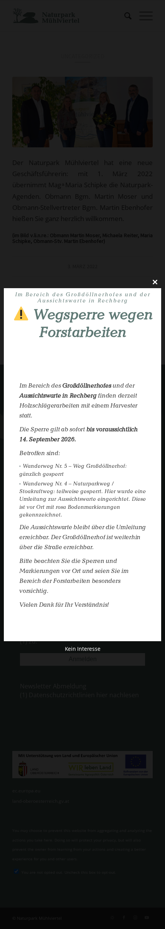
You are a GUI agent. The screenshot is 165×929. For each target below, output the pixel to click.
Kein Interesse (83, 649)
